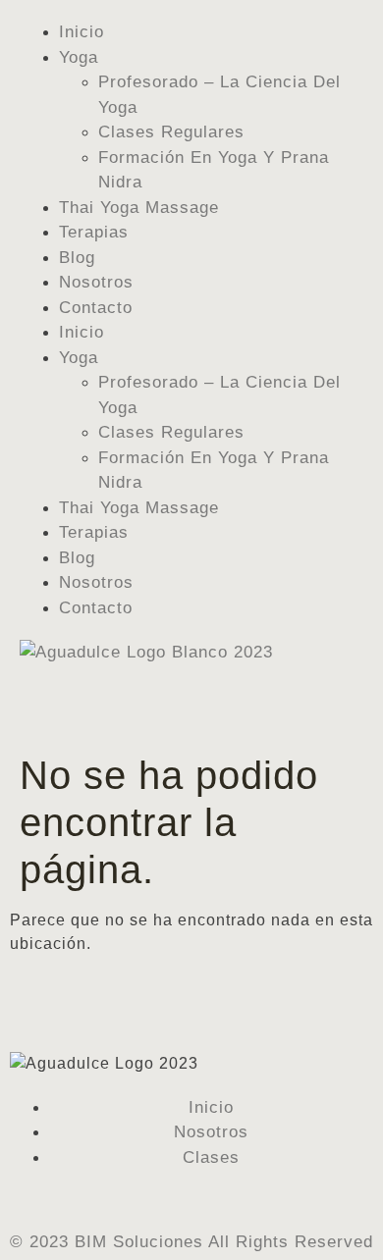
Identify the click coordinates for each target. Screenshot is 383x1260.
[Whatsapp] (61, 1197)
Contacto (96, 307)
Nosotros (96, 282)
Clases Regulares (171, 132)
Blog (77, 257)
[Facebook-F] (18, 1197)
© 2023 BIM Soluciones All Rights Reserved (191, 1242)
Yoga (78, 57)
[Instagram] (39, 1197)
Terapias (94, 232)
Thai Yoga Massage (139, 207)
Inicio (81, 32)
